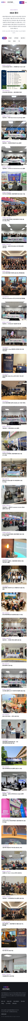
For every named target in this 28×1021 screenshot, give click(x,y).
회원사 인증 (9, 1001)
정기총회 (10, 38)
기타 (19, 41)
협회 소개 (3, 1001)
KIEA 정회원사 (16, 1001)
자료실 (2, 1003)
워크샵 (9, 41)
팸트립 (14, 41)
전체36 (4, 38)
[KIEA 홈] (8, 2)
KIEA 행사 (23, 1001)
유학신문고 (14, 1003)
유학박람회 (16, 38)
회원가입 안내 (3, 1014)
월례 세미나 (23, 38)
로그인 (22, 2)
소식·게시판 (8, 1003)
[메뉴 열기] (26, 2)
